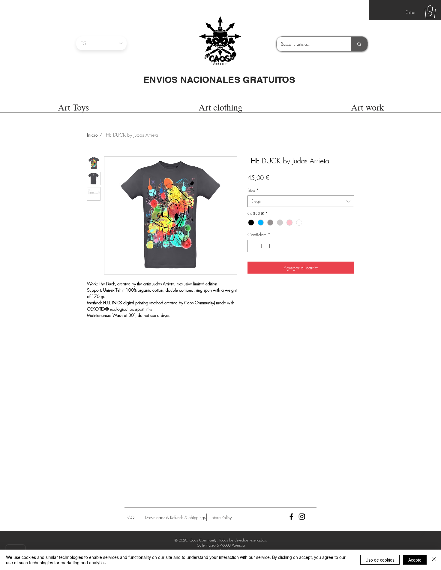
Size (253, 190)
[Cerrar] (433, 559)
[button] (430, 11)
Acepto (415, 560)
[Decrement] (252, 246)
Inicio (92, 135)
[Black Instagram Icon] (302, 516)
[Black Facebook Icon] (291, 516)
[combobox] (301, 201)
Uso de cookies (379, 560)
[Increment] (270, 246)
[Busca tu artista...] (359, 44)
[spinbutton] (261, 246)
